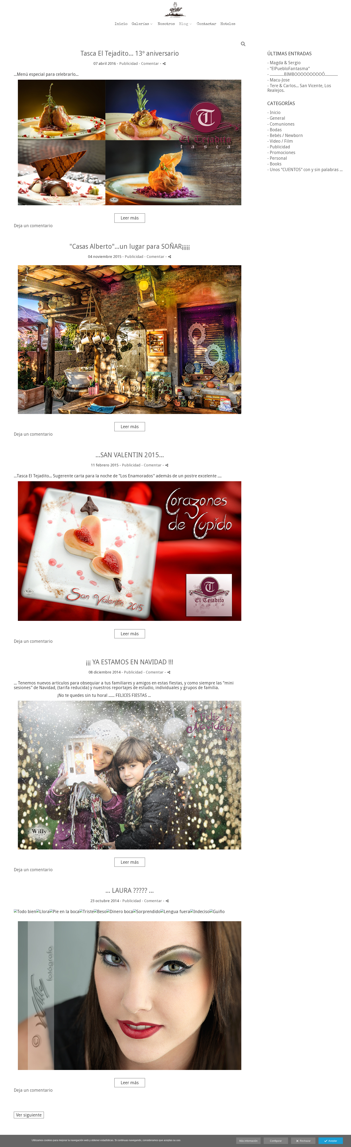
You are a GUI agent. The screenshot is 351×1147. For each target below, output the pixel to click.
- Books (274, 163)
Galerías (140, 24)
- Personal (277, 158)
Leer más (130, 217)
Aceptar (332, 1140)
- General (276, 118)
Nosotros (166, 24)
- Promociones (281, 152)
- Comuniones (281, 124)
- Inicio (274, 112)
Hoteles (227, 24)
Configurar (276, 1140)
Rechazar (305, 1140)
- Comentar (149, 63)
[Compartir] (164, 64)
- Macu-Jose (278, 80)
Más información (248, 1140)
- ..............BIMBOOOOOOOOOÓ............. (302, 74)
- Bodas (274, 129)
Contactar (206, 24)
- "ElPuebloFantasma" (288, 68)
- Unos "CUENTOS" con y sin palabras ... (305, 169)
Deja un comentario (33, 225)
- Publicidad (278, 146)
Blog (183, 24)
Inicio (121, 24)
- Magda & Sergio (284, 62)
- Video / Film (280, 141)
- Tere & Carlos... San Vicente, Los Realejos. (299, 88)
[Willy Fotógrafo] (175, 9)
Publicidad (128, 63)
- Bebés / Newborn (285, 135)
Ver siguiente (29, 1115)
